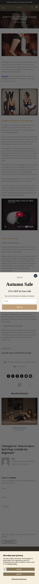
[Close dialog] (35, 275)
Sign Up (19, 307)
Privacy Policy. (12, 564)
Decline (19, 574)
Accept (19, 569)
